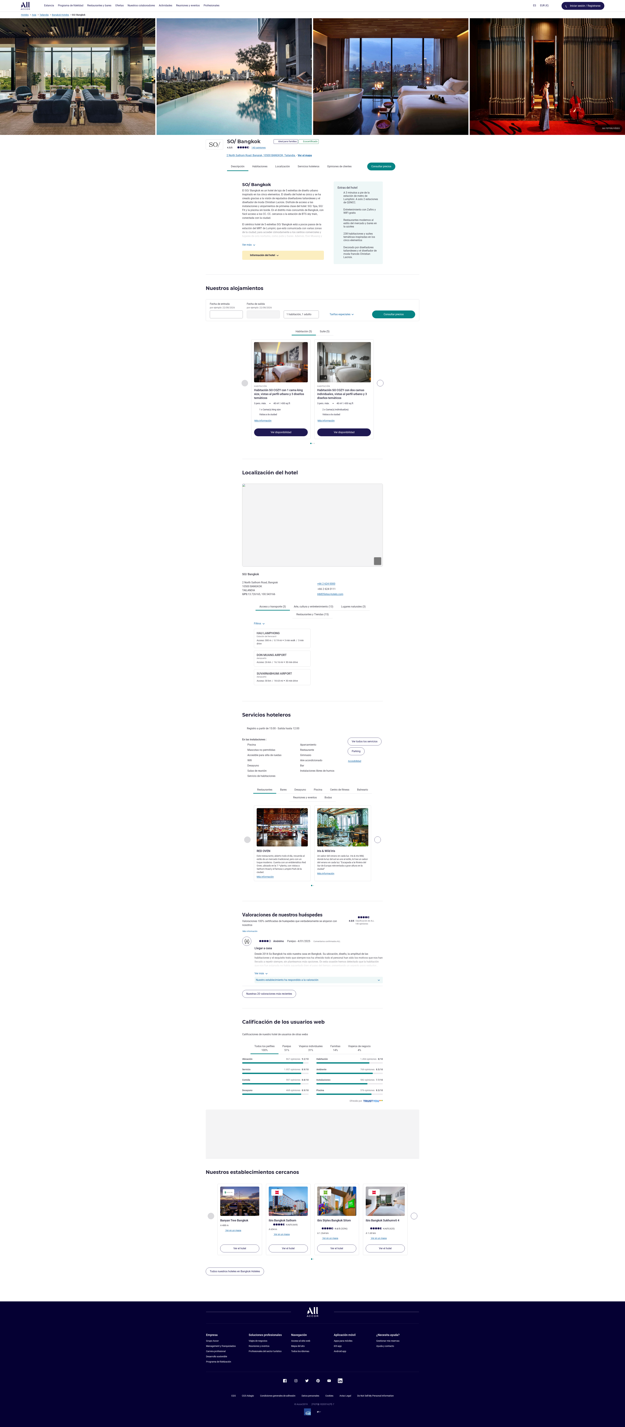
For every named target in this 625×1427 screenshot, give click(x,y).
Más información (265, 876)
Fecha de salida (259, 305)
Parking (356, 751)
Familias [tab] (335, 1048)
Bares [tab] (283, 789)
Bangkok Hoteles (60, 15)
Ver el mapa (305, 155)
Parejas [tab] (286, 1048)
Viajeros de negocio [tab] (359, 1048)
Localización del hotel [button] (270, 473)
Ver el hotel (239, 1248)
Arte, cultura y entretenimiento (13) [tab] (313, 606)
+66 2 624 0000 (326, 583)
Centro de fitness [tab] (339, 789)
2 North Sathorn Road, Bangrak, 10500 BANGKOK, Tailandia (261, 155)
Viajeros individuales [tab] (311, 1048)
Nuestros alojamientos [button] (234, 288)
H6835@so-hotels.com (330, 594)
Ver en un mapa (233, 1230)
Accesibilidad (354, 761)
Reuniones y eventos (259, 1346)
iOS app (338, 1346)
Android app (340, 1351)
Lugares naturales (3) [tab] (353, 606)
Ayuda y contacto (385, 1346)
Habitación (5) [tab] (304, 331)
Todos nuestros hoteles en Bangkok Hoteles (235, 1271)
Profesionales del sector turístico (265, 1351)
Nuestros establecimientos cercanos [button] (252, 1172)
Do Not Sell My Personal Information (375, 1395)
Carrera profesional (216, 1351)
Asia (34, 15)
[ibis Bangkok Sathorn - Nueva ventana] (288, 1201)
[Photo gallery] (312, 76)
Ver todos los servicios (364, 741)
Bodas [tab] (328, 797)
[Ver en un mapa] (312, 525)
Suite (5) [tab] (325, 331)
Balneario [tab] (362, 789)
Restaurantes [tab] (264, 789)
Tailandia (44, 15)
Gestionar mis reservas (387, 1341)
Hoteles (25, 15)
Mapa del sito (298, 1346)
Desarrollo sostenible (216, 1356)
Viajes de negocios (258, 1341)
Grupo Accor (212, 1341)
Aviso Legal (345, 1395)
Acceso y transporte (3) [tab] (272, 606)
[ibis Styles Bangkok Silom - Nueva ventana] (336, 1201)
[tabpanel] (312, 392)
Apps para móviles (343, 1341)
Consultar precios (381, 166)
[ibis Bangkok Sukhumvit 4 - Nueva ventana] (385, 1201)
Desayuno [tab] (300, 789)
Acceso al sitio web (300, 1341)
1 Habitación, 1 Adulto (298, 314)
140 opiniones (258, 147)
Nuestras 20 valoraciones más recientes (269, 993)
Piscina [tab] (318, 789)
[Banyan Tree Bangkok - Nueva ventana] (239, 1201)
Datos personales (310, 1395)
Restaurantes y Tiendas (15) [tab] (312, 614)
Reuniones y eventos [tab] (305, 797)
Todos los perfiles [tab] (264, 1048)
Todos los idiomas (300, 1351)
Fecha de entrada (222, 305)
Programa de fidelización (218, 1361)
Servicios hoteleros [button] (266, 715)
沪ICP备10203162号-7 (322, 1404)
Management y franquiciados (221, 1346)
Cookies (329, 1395)
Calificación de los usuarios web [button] (283, 1022)
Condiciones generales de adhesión (277, 1395)
